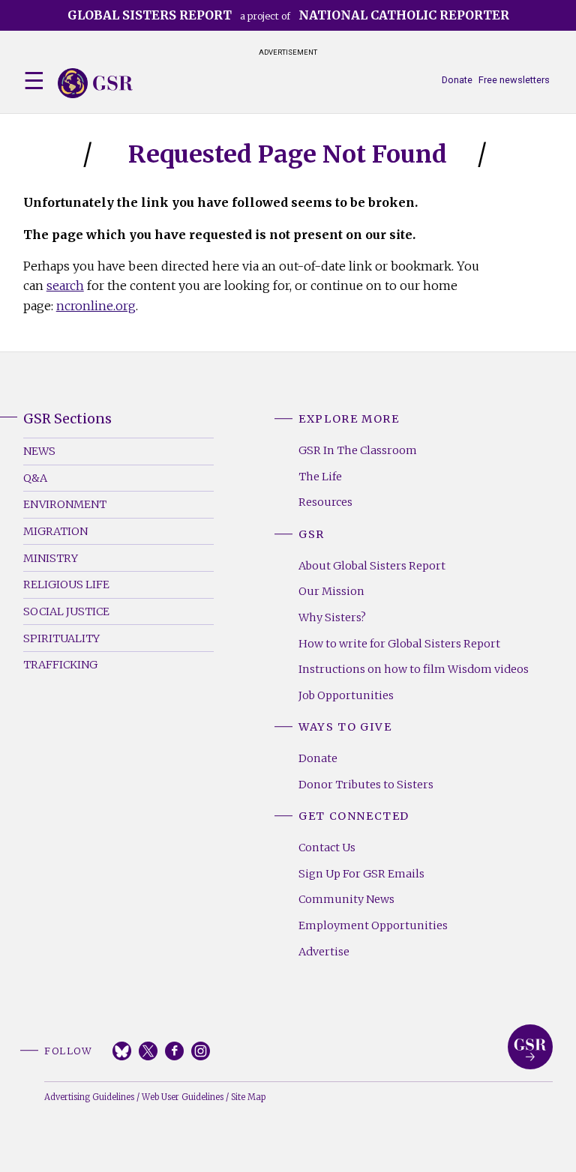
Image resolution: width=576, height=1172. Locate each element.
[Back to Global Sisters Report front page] (95, 83)
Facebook (174, 1051)
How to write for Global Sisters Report (399, 643)
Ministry (50, 558)
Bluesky (121, 1051)
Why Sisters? (332, 617)
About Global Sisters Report (372, 566)
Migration (55, 531)
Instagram (200, 1051)
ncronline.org (96, 305)
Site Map (248, 1097)
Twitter (148, 1051)
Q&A (35, 478)
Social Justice (66, 611)
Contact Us (327, 847)
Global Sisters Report (530, 1046)
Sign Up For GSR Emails (361, 873)
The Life (320, 476)
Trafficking (60, 664)
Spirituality (61, 638)
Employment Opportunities (373, 925)
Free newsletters (514, 79)
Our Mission (331, 591)
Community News (346, 899)
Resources (325, 502)
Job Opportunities (346, 695)
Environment (64, 504)
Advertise (324, 951)
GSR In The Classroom (357, 450)
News (39, 451)
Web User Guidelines (183, 1097)
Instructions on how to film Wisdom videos (413, 669)
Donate (457, 79)
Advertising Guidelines (89, 1097)
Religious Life (66, 584)
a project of (288, 14)
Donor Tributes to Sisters (366, 784)
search (65, 285)
